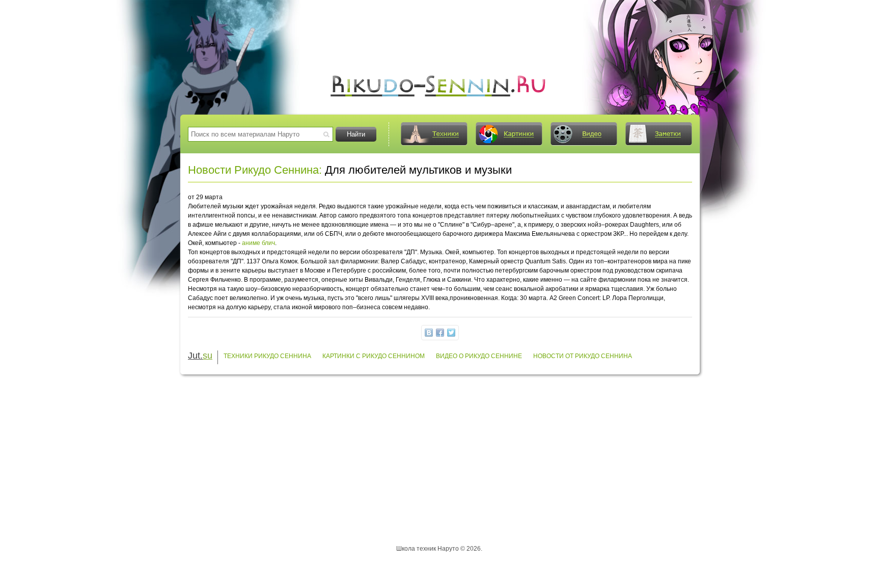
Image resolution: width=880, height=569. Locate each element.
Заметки (658, 134)
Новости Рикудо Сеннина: (255, 170)
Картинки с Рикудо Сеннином (373, 356)
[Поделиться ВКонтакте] (429, 333)
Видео (583, 134)
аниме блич (258, 243)
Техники (434, 134)
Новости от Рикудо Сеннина (582, 356)
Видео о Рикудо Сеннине (479, 356)
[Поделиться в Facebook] (440, 333)
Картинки (508, 134)
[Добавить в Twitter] (451, 333)
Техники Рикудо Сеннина (267, 356)
